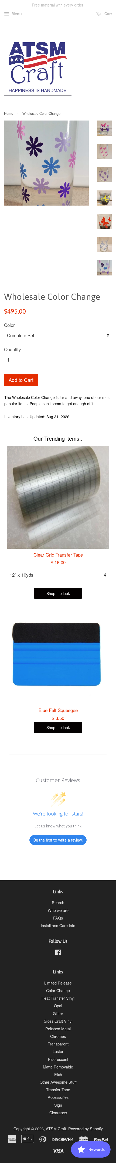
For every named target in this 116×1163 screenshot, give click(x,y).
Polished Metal (58, 1028)
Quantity (12, 349)
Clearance (58, 1112)
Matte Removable (58, 1067)
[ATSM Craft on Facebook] (58, 953)
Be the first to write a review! (58, 840)
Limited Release (58, 983)
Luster (58, 1051)
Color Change (58, 990)
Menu (16, 13)
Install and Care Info (58, 925)
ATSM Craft (56, 1128)
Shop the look (58, 593)
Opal (58, 1005)
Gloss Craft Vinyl (58, 1021)
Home (8, 113)
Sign (58, 1105)
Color (9, 324)
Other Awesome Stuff (58, 1082)
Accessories (58, 1097)
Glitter (58, 1013)
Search (58, 902)
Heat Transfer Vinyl (58, 998)
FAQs (58, 918)
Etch (58, 1074)
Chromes (58, 1036)
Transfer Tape (58, 1089)
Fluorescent (58, 1059)
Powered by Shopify (85, 1128)
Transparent (58, 1044)
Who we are (58, 910)
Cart (107, 13)
